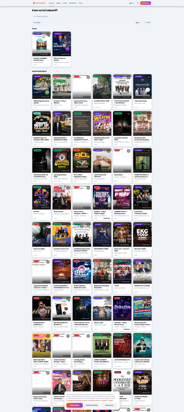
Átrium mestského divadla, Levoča (39, 214)
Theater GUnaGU (38, 142)
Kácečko (117, 177)
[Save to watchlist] (48, 34)
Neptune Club (58, 214)
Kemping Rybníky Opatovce (99, 104)
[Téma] (138, 3)
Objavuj (51, 3)
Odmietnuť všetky (92, 405)
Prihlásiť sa (146, 3)
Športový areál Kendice (81, 253)
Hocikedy (37, 22)
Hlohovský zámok (99, 179)
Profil (80, 3)
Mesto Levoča (118, 362)
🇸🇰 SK (137, 22)
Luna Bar (96, 216)
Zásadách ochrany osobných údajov (100, 400)
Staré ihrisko (118, 253)
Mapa (58, 3)
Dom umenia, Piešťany (60, 142)
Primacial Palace (99, 251)
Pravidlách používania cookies (76, 400)
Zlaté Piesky (57, 179)
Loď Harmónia (37, 290)
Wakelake (137, 251)
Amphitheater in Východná (59, 291)
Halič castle (138, 103)
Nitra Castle (138, 364)
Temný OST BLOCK (79, 364)
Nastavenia (109, 405)
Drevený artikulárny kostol (142, 288)
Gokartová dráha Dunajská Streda (119, 289)
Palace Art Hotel (58, 62)
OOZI (55, 105)
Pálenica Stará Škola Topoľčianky (100, 326)
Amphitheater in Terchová (142, 142)
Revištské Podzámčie (60, 251)
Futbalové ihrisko (99, 142)
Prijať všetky (74, 405)
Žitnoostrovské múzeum (61, 327)
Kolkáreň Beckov (119, 142)
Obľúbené (72, 3)
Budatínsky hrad (38, 179)
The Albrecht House (140, 179)
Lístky (65, 3)
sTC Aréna (137, 327)
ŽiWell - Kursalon (38, 327)
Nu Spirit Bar (77, 105)
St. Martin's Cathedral (80, 142)
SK (131, 3)
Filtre (148, 22)
